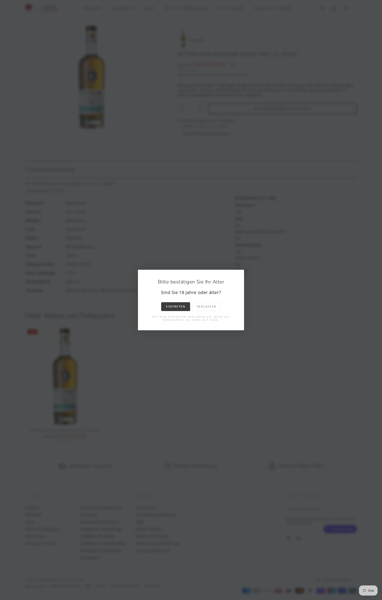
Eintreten (175, 306)
